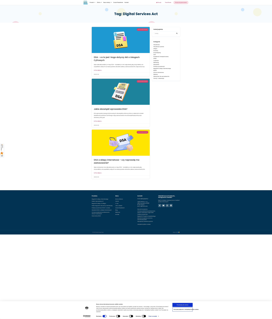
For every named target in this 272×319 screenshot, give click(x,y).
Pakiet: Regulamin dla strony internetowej (102, 205)
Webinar (155, 74)
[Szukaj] (177, 33)
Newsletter (156, 64)
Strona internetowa (158, 72)
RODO (155, 70)
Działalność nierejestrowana (160, 56)
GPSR (154, 58)
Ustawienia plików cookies (144, 224)
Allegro (155, 48)
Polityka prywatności (159, 66)
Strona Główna (119, 199)
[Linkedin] (171, 205)
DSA (154, 54)
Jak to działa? (118, 205)
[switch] (118, 316)
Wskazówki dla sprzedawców (161, 76)
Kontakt (117, 214)
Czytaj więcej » (98, 70)
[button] (92, 2)
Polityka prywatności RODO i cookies (101, 208)
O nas (116, 203)
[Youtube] (163, 205)
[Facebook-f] (159, 205)
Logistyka (156, 60)
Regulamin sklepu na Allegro (99, 203)
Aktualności (156, 44)
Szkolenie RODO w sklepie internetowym (102, 210)
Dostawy (155, 50)
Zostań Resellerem (120, 208)
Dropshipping (157, 52)
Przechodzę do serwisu (182, 304)
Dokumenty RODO (96, 216)
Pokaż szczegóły (153, 316)
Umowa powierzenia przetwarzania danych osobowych (100, 213)
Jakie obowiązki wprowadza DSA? (110, 109)
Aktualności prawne (158, 46)
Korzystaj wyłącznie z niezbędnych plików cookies (183, 309)
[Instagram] (167, 205)
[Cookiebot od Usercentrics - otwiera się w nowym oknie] (87, 316)
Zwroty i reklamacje (158, 78)
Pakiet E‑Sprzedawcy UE (97, 201)
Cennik (117, 201)
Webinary (117, 212)
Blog (116, 210)
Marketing (156, 62)
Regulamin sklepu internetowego (162, 68)
